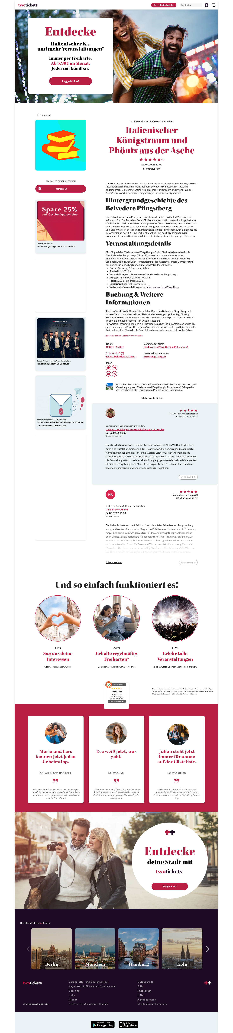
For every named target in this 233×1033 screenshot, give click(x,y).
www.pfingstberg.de (155, 356)
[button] (182, 5)
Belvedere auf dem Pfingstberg (162, 286)
